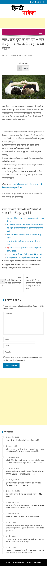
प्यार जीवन (28, 268)
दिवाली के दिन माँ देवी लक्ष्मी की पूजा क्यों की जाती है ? (23, 440)
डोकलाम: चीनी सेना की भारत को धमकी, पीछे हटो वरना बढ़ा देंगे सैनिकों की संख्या (33, 282)
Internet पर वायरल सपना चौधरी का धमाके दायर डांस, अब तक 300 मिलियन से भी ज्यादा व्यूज (25, 540)
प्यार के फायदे (21, 268)
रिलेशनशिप (17, 261)
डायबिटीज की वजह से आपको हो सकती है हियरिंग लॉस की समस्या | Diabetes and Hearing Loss (25, 472)
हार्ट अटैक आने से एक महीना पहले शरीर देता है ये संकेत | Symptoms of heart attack (24, 484)
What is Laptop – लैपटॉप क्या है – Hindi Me (22, 517)
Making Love (12, 268)
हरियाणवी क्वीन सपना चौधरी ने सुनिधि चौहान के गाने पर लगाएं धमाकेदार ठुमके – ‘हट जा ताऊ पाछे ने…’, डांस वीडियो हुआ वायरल (25, 527)
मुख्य (12, 261)
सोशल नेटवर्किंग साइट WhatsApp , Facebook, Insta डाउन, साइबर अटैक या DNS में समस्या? (25, 506)
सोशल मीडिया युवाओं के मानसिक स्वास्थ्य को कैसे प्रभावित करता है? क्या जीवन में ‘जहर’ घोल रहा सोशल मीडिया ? (25, 450)
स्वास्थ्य (38, 261)
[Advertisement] (23, 401)
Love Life (24, 265)
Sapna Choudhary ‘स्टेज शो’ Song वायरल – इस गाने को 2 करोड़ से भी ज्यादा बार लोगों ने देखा (25, 551)
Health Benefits (15, 265)
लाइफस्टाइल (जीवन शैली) (28, 261)
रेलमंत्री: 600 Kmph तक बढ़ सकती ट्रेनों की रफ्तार (13, 280)
